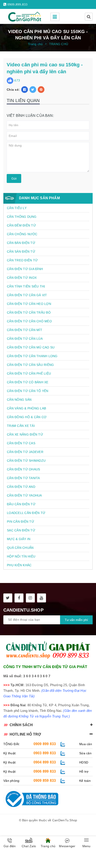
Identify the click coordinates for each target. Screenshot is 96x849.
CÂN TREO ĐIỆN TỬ (22, 260)
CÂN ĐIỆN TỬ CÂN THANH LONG (32, 356)
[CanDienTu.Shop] (25, 17)
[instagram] (30, 597)
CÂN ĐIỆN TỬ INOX (22, 277)
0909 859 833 (44, 780)
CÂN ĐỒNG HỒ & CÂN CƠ (26, 417)
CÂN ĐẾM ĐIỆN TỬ (21, 225)
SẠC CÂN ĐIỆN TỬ (21, 530)
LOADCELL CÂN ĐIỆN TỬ (26, 513)
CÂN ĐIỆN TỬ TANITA (23, 478)
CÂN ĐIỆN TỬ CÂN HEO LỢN (29, 304)
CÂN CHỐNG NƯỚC (22, 234)
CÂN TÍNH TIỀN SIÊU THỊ (26, 286)
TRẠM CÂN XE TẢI (21, 426)
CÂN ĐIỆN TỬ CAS (21, 443)
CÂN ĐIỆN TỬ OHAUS (23, 469)
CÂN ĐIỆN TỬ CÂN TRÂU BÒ (29, 312)
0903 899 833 (44, 753)
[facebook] (19, 597)
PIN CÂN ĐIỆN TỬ (20, 521)
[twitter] (7, 597)
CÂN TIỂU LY (17, 208)
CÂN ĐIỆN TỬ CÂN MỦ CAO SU (30, 347)
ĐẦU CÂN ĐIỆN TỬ (21, 504)
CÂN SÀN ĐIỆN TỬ (21, 251)
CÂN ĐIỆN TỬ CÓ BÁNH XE (27, 382)
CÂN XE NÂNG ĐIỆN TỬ (25, 434)
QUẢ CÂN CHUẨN (20, 547)
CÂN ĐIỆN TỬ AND (21, 486)
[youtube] (41, 597)
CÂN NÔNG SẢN (19, 399)
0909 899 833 (44, 744)
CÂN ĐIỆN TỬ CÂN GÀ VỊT (27, 295)
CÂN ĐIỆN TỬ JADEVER (25, 452)
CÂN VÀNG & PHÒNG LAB (26, 408)
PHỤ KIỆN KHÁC (19, 565)
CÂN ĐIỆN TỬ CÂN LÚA (25, 338)
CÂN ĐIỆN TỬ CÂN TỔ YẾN (27, 391)
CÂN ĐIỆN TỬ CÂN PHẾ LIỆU (29, 373)
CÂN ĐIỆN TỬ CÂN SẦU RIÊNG (30, 365)
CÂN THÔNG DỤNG (22, 216)
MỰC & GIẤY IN (18, 539)
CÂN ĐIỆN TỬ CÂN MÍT (24, 330)
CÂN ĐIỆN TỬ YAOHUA (24, 495)
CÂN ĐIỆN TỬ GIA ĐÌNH (25, 269)
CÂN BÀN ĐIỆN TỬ (21, 243)
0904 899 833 (44, 762)
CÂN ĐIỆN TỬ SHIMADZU (26, 460)
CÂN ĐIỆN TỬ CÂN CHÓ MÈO (29, 321)
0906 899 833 (44, 771)
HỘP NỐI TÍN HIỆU (21, 556)
